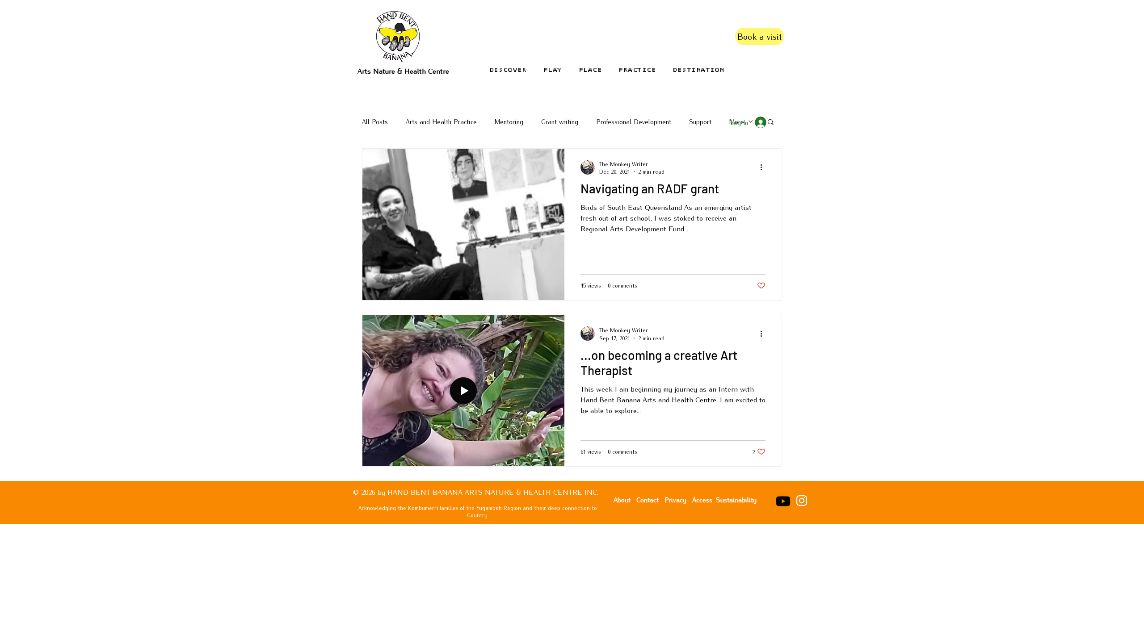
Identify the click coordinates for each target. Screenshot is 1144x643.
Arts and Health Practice (441, 121)
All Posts (375, 121)
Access (702, 499)
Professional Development (633, 121)
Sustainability (736, 499)
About (622, 499)
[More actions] (764, 167)
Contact (647, 499)
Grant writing (559, 121)
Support (700, 121)
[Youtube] (783, 501)
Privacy (675, 499)
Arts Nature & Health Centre (403, 70)
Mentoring (509, 121)
